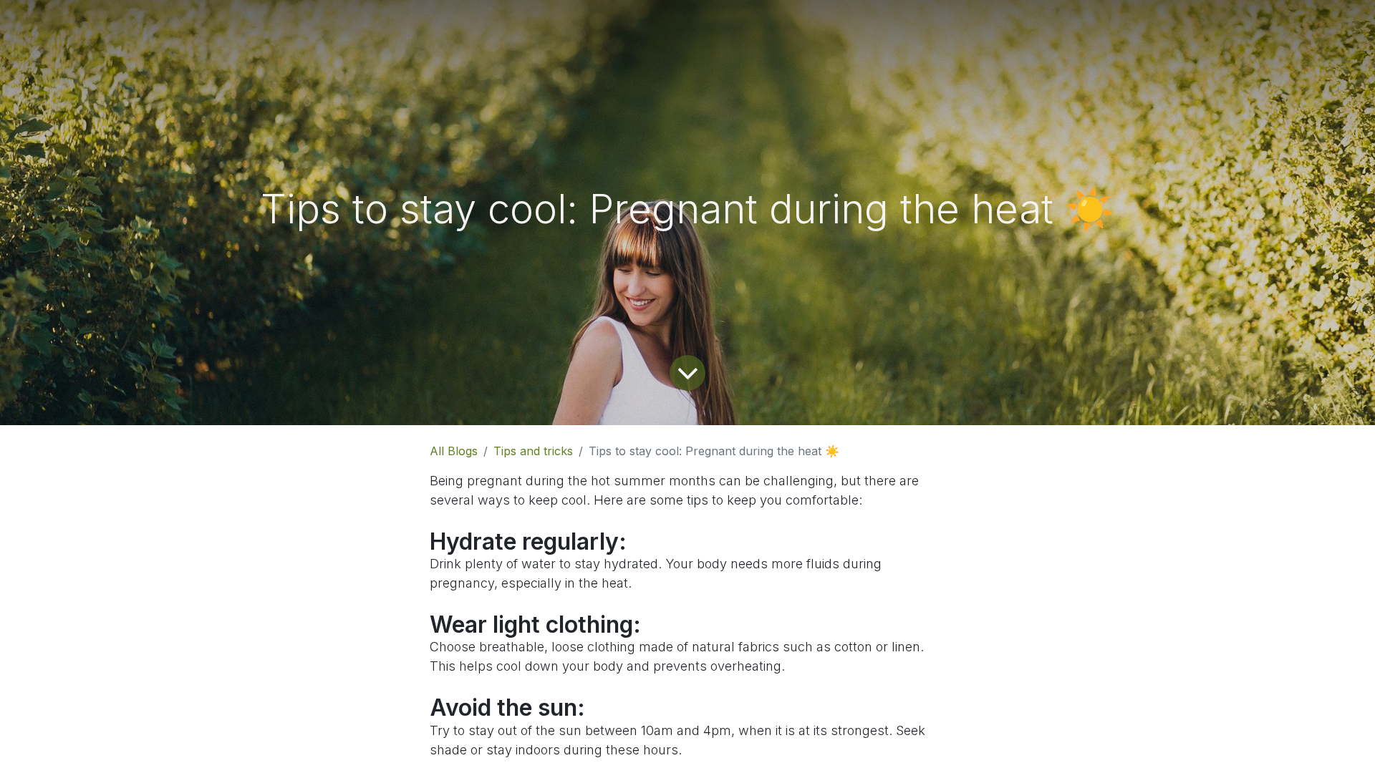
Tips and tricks (533, 451)
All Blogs (454, 451)
